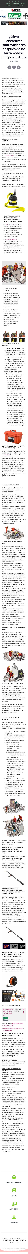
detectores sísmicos (12, 225)
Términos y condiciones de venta (16, 1250)
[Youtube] (12, 2)
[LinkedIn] (19, 67)
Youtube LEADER (7, 1030)
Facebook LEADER (7, 1028)
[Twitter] (10, 2)
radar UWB (7, 455)
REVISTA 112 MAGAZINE (14, 1182)
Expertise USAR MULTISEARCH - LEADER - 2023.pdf (8, 1012)
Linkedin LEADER (18, 1028)
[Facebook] (9, 67)
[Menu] (2, 10)
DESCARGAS (10, 6)
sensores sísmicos (11, 239)
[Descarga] (23, 1009)
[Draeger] (14, 23)
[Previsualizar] (23, 1013)
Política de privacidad (8, 1248)
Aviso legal (16, 1248)
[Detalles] (23, 1011)
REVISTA (17, 4)
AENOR (22, 4)
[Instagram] (18, 2)
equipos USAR (9, 155)
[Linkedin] (15, 2)
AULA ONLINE (10, 4)
